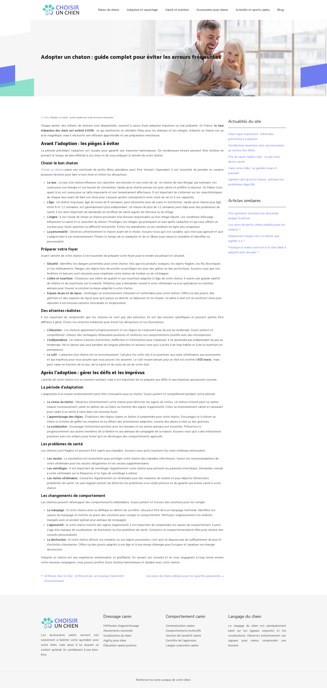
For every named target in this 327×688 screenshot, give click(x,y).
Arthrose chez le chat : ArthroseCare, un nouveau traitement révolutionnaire (84, 578)
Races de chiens (108, 10)
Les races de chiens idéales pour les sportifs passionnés (183, 576)
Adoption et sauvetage (142, 10)
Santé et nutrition (177, 10)
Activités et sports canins (253, 10)
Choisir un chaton (53, 170)
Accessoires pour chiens (212, 10)
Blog (280, 10)
